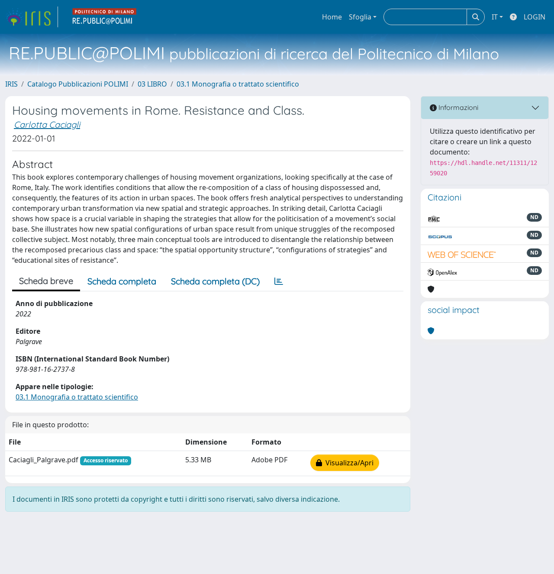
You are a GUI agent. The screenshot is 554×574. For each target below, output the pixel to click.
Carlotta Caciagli (47, 124)
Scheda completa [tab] (121, 281)
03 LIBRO (152, 84)
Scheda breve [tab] (46, 280)
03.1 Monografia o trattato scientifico (238, 84)
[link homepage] (31, 16)
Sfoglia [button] (360, 17)
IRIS (11, 84)
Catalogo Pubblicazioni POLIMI (77, 84)
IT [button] (495, 17)
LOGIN (534, 17)
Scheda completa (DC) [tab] (215, 281)
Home (332, 17)
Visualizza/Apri (348, 463)
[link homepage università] (105, 16)
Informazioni (457, 107)
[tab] (278, 281)
